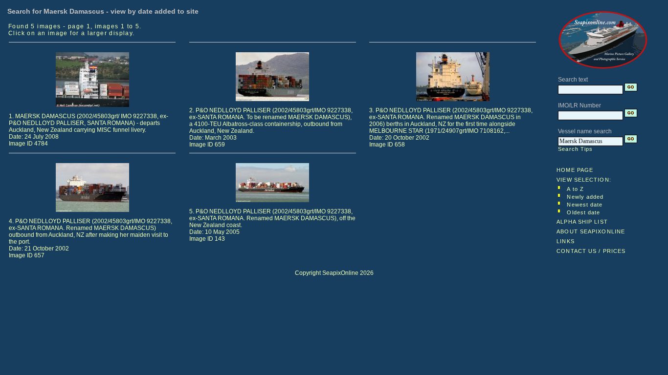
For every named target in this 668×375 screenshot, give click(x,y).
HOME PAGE (575, 170)
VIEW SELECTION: (584, 180)
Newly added (585, 197)
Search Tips (575, 149)
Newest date (584, 205)
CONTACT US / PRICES (591, 251)
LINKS (566, 241)
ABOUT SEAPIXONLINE (591, 231)
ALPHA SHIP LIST (582, 222)
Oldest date (583, 212)
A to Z (575, 189)
